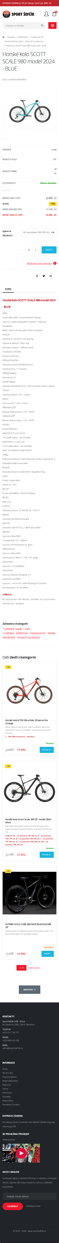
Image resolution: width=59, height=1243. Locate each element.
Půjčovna (6, 1084)
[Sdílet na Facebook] (37, 276)
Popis (8, 288)
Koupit (49, 250)
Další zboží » (34, 967)
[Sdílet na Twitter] (44, 276)
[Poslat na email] (51, 276)
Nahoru (28, 989)
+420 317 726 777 (10, 1032)
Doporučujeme (9, 1076)
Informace (7, 1092)
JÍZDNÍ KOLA (23, 37)
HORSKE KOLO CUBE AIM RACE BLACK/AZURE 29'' (28, 926)
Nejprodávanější (10, 1080)
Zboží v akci (7, 1073)
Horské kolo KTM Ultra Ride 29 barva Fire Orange (26, 722)
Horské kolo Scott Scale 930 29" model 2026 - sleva (28, 821)
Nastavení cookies (11, 1104)
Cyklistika (11, 37)
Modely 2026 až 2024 (13, 41)
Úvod (4, 1069)
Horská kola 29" (37, 37)
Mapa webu (7, 1100)
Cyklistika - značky (14, 628)
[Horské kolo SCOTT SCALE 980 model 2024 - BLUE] (29, 112)
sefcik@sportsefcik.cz (12, 1048)
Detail (45, 750)
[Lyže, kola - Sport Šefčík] (18, 13)
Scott (27, 628)
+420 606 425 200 (10, 1040)
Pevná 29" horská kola (34, 41)
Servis (5, 1088)
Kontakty (6, 1096)
